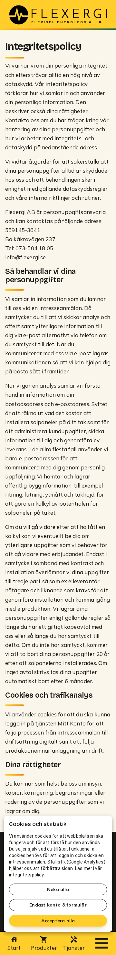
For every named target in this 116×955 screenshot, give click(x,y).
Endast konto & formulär (58, 905)
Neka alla (58, 889)
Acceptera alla (58, 921)
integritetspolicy (26, 874)
